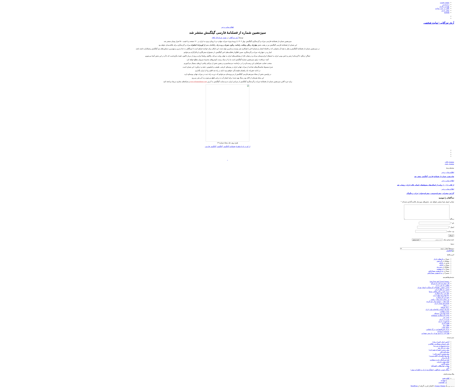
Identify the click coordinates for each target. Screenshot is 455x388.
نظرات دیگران (444, 6)
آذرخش (439, 261)
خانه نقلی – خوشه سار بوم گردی (437, 301)
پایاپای (441, 263)
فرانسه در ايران (443, 321)
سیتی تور (446, 317)
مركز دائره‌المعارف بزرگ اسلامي (437, 329)
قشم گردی (445, 323)
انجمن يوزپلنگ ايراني (442, 289)
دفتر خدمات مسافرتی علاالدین (438, 344)
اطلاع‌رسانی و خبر (227, 27)
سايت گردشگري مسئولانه (440, 315)
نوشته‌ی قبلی (449, 162)
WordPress (414, 386)
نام (452, 223)
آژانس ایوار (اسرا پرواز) (440, 342)
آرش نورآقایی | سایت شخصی (438, 22)
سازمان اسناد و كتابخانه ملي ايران (437, 309)
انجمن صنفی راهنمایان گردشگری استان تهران (433, 287)
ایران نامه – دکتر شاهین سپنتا (439, 291)
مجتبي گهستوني (443, 382)
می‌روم (439, 267)
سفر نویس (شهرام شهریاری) (439, 350)
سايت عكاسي (444, 311)
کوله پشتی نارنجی (443, 362)
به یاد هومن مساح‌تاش (436, 271)
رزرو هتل (446, 305)
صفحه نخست (444, 2)
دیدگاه (452, 219)
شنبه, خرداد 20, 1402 (219, 38)
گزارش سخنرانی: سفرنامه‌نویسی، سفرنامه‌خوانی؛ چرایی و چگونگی (430, 193)
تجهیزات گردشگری (442, 297)
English (446, 12)
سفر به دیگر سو (443, 348)
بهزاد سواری (445, 380)
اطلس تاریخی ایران (442, 285)
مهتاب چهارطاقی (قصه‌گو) (440, 366)
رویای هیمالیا (445, 307)
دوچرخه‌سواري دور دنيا (441, 346)
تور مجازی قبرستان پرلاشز (440, 299)
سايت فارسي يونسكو (441, 313)
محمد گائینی (445, 364)
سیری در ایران (444, 319)
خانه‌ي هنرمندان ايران (441, 303)
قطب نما (446, 325)
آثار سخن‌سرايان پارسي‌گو (440, 283)
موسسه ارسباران (443, 331)
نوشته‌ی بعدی (449, 164)
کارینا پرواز (445, 358)
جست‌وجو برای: (448, 240)
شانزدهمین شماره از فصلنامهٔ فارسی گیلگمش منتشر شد (434, 176)
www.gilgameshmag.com (198, 81)
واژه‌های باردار (439, 259)
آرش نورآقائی (234, 38)
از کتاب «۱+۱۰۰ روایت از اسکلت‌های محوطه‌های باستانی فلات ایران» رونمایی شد (425, 185)
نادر (448, 368)
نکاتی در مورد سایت (442, 8)
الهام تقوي (445, 378)
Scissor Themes (440, 386)
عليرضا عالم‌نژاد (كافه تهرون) (439, 356)
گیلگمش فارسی (210, 146)
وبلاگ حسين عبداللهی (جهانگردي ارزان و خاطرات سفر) (430, 370)
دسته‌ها (451, 248)
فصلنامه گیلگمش (229, 146)
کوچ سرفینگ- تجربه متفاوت (439, 360)
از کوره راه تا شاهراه (243, 146)
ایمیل (451, 227)
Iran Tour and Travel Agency (439, 281)
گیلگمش (220, 146)
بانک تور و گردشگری (442, 293)
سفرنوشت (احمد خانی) (441, 354)
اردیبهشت (440, 269)
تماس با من (445, 10)
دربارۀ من (445, 4)
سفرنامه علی (444, 352)
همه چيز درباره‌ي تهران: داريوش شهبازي (435, 333)
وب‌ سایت (450, 231)
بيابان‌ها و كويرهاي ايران (441, 295)
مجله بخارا (445, 327)
